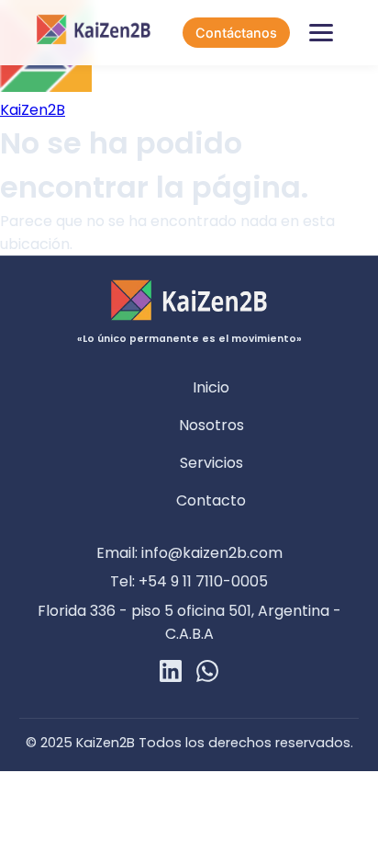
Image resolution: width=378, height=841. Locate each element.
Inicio (211, 387)
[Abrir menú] (321, 33)
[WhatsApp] (207, 674)
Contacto (211, 500)
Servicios (211, 462)
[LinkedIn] (171, 674)
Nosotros (211, 425)
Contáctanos (236, 32)
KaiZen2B (32, 109)
